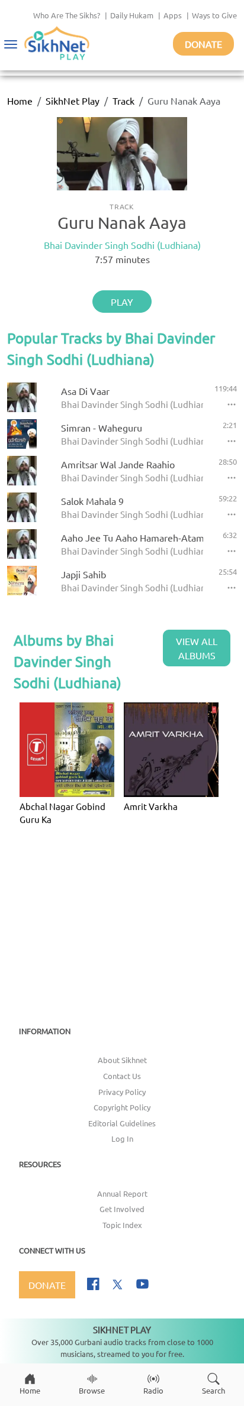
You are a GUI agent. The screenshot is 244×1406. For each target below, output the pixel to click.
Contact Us (122, 1076)
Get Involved (122, 1209)
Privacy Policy (122, 1092)
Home (20, 100)
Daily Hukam (131, 15)
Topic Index (122, 1225)
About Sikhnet (122, 1060)
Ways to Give (214, 15)
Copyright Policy (122, 1107)
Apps (172, 15)
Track (123, 100)
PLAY (122, 301)
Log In (122, 1138)
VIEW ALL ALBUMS (196, 648)
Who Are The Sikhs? (66, 15)
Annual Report (122, 1193)
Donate (203, 44)
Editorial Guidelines (122, 1123)
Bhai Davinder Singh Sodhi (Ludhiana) (122, 245)
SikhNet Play (72, 100)
